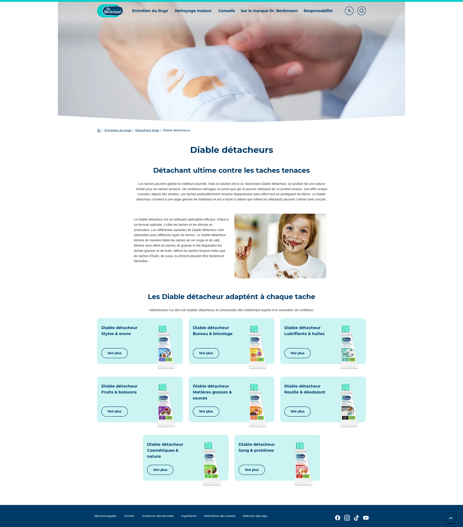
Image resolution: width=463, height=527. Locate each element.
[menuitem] (150, 11)
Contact (129, 516)
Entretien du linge (118, 130)
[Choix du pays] (451, 518)
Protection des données (158, 516)
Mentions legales (105, 516)
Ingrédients (189, 516)
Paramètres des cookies (219, 516)
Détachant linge (147, 130)
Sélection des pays (255, 516)
